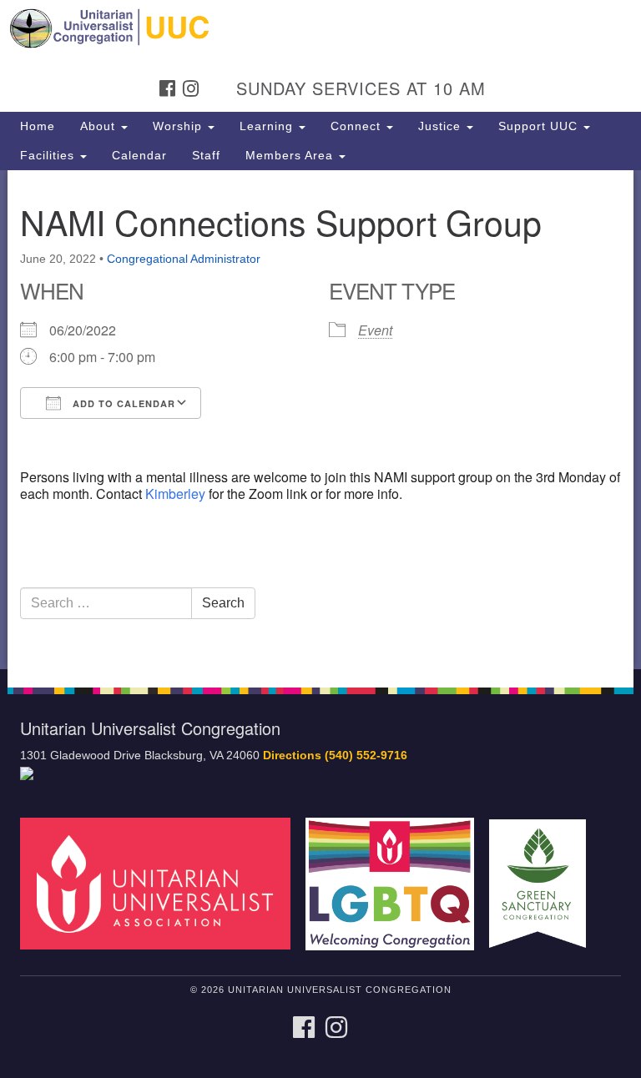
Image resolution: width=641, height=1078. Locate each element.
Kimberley (175, 493)
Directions (292, 755)
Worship (179, 126)
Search (223, 603)
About (99, 126)
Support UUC (540, 126)
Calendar (139, 155)
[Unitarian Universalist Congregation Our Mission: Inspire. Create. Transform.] (320, 28)
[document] (320, 419)
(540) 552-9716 (366, 755)
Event (375, 330)
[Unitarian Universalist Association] (161, 883)
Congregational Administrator (183, 258)
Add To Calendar (122, 403)
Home (37, 126)
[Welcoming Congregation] (395, 883)
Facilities (49, 155)
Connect (358, 126)
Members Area (291, 155)
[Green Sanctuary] (543, 883)
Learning (268, 126)
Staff (206, 155)
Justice (441, 126)
